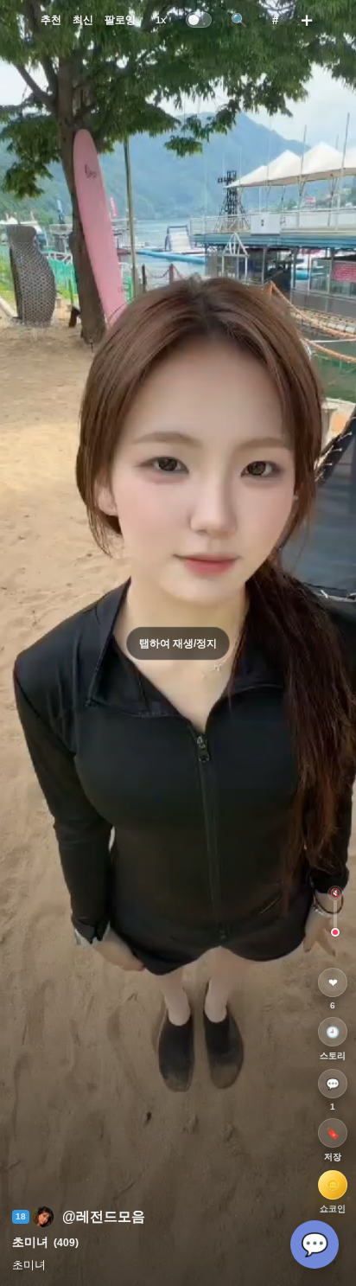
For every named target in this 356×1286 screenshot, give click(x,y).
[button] (78, 1216)
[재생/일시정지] (178, 643)
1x (161, 20)
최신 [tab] (83, 20)
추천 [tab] (51, 20)
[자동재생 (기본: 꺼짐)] (199, 20)
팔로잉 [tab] (120, 20)
